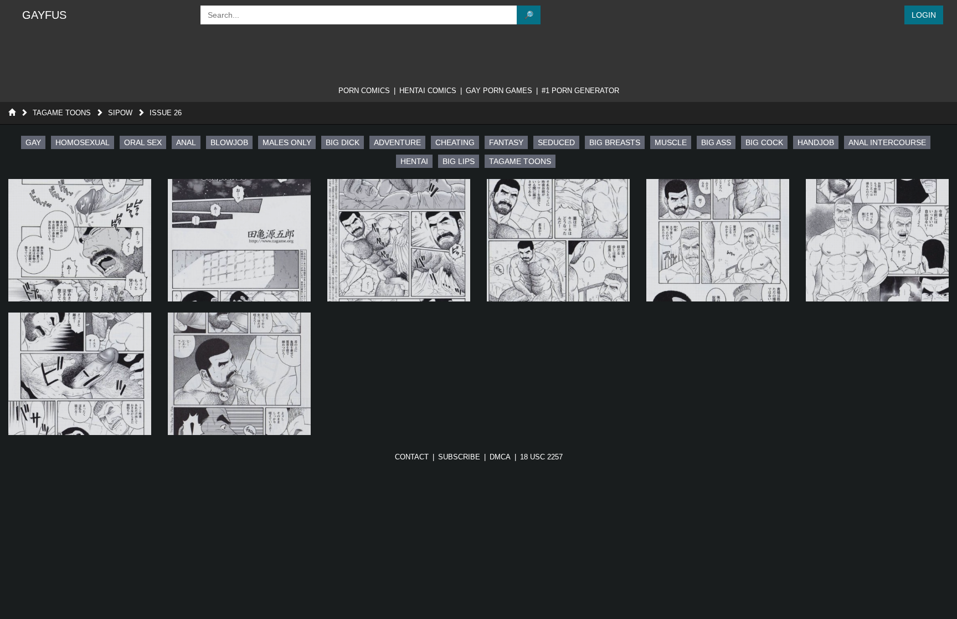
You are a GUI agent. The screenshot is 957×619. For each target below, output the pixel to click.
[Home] (12, 113)
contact (412, 457)
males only (287, 142)
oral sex (143, 142)
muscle (671, 142)
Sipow (120, 113)
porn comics (364, 90)
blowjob (229, 142)
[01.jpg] (79, 240)
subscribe (459, 457)
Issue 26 (166, 113)
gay (33, 142)
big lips (459, 161)
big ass (716, 142)
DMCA (500, 457)
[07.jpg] (79, 374)
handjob (816, 142)
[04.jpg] (558, 240)
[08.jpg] (239, 374)
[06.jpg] (877, 240)
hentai (414, 161)
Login (924, 15)
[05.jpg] (717, 240)
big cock (764, 142)
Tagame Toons (62, 113)
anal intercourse (887, 142)
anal (186, 142)
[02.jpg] (239, 240)
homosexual (82, 142)
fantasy (506, 142)
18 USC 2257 (541, 457)
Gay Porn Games (499, 90)
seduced (556, 142)
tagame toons (520, 161)
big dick (342, 142)
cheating (455, 142)
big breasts (614, 142)
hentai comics (427, 90)
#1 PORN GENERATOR (580, 90)
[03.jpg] (398, 240)
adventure (397, 142)
